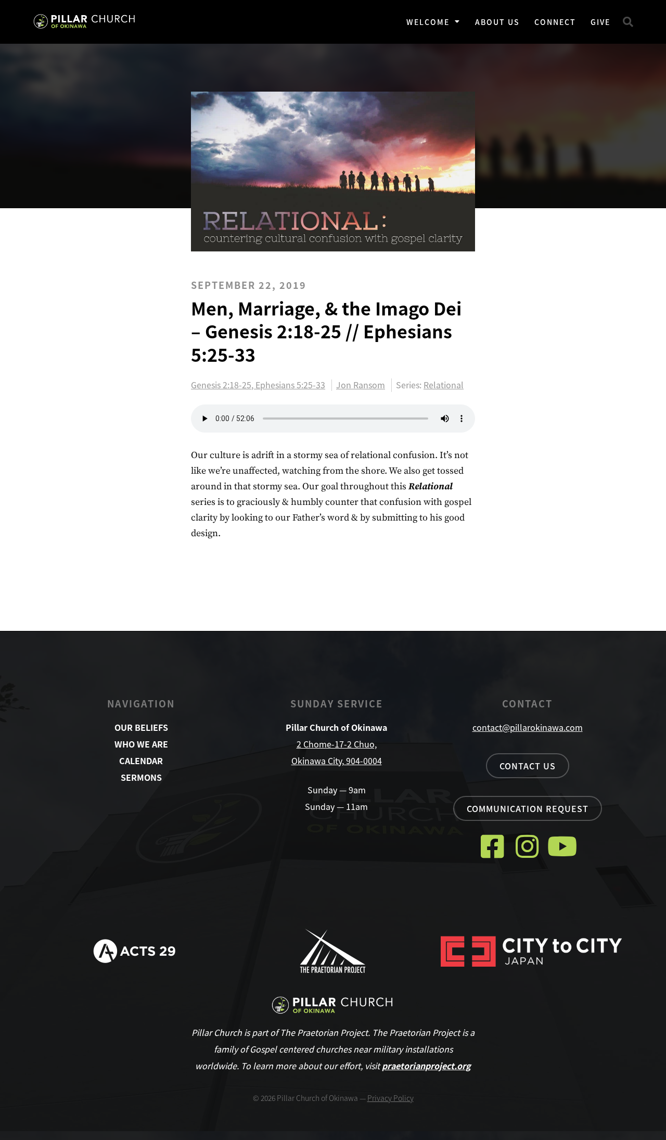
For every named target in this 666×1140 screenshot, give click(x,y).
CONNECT (555, 22)
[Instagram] (527, 846)
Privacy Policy (390, 1098)
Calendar (141, 760)
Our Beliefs (141, 727)
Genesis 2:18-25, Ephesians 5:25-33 (258, 385)
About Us (497, 22)
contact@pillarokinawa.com (527, 727)
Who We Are (141, 744)
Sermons (141, 777)
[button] (628, 21)
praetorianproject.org (426, 1065)
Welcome (428, 22)
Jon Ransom (360, 385)
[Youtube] (562, 846)
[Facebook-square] (492, 846)
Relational (444, 384)
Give (600, 22)
